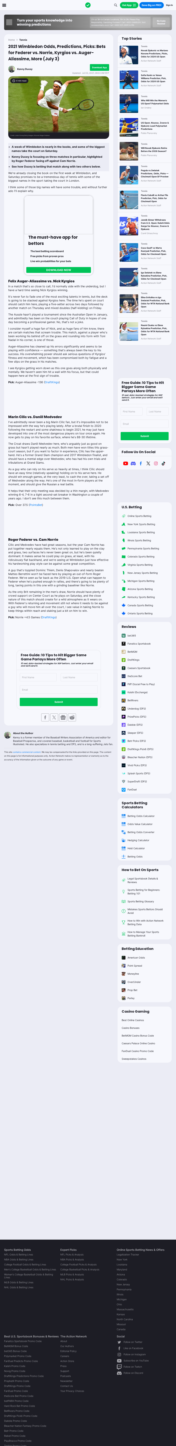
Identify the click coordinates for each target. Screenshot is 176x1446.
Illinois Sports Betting (139, 540)
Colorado (122, 1279)
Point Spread (135, 965)
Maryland (122, 1269)
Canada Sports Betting (140, 605)
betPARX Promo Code (16, 1400)
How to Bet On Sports (140, 870)
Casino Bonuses (130, 1027)
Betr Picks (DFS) (137, 740)
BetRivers (133, 700)
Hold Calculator (136, 848)
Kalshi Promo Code (14, 1366)
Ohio (119, 1304)
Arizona (121, 1274)
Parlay (131, 998)
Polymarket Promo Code (17, 1356)
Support (64, 1371)
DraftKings (52, 382)
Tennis (23, 39)
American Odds (136, 957)
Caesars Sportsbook (139, 668)
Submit (58, 701)
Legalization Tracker (128, 1254)
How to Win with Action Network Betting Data (146, 922)
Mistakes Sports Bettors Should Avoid (145, 911)
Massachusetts (125, 1309)
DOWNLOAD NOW (58, 270)
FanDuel (132, 789)
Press (63, 1366)
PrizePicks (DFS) (137, 716)
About (63, 1341)
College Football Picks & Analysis (78, 1264)
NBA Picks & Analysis (72, 1259)
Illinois (120, 1294)
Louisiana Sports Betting (141, 532)
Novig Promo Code (14, 1371)
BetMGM (132, 651)
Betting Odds (135, 856)
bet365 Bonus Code (15, 1351)
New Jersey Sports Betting (143, 572)
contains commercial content (27, 752)
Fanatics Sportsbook (139, 643)
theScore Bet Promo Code (18, 1395)
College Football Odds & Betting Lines (25, 1264)
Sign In (169, 5)
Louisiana (122, 1264)
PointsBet (36, 505)
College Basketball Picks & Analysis (79, 1269)
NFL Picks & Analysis (72, 1254)
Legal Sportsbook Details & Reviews (143, 880)
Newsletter (66, 1380)
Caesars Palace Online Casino (138, 1043)
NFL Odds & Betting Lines (18, 1254)
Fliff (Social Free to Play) (141, 684)
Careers (64, 1356)
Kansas (121, 1314)
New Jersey (123, 1284)
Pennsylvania (124, 1289)
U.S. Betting (132, 507)
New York (122, 1259)
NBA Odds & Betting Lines (18, 1259)
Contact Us (66, 1385)
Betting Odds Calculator (141, 816)
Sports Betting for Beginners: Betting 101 (144, 891)
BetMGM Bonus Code (16, 1346)
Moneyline (133, 973)
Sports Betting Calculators (134, 805)
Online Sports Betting (139, 515)
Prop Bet (132, 990)
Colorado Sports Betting (141, 556)
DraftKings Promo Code (17, 1385)
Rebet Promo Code (14, 1435)
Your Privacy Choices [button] (72, 1390)
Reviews (129, 627)
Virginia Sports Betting (140, 564)
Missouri (121, 1324)
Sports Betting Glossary (141, 901)
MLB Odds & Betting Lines (18, 1282)
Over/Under (134, 981)
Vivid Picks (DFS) (137, 765)
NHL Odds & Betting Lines (18, 1287)
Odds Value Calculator (140, 824)
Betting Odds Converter (141, 832)
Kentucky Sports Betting (141, 597)
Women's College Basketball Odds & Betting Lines (28, 1276)
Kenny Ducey (24, 69)
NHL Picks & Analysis (72, 1279)
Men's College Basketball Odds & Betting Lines (30, 1269)
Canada (121, 1329)
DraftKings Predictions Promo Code (24, 1376)
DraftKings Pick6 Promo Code (20, 1415)
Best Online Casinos (133, 1020)
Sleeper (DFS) (135, 732)
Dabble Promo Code (15, 1420)
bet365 (132, 635)
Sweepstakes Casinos (134, 1058)
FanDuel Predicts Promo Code (21, 1361)
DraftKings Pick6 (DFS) (140, 749)
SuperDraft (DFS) (137, 781)
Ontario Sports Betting (140, 613)
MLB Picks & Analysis (72, 1274)
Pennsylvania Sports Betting (143, 548)
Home (11, 39)
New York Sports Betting (141, 524)
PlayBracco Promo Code (17, 1440)
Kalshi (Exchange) (138, 692)
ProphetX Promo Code (16, 1380)
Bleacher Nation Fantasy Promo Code (25, 1425)
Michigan (122, 1299)
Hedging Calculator (138, 840)
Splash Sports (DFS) (139, 773)
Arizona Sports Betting (140, 589)
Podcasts (65, 1376)
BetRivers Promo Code (16, 1410)
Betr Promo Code (13, 1430)
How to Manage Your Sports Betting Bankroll (143, 933)
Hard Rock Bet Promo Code (19, 1405)
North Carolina (125, 1319)
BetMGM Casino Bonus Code (138, 1035)
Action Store (67, 1361)
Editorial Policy (68, 1351)
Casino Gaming (135, 1011)
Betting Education (137, 949)
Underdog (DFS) (137, 708)
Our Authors (67, 1346)
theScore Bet (135, 676)
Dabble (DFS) (135, 724)
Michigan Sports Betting (141, 580)
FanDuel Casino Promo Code (138, 1051)
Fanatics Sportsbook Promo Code (23, 1341)
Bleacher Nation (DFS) (140, 757)
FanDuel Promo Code (16, 1390)
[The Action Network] (88, 5)
